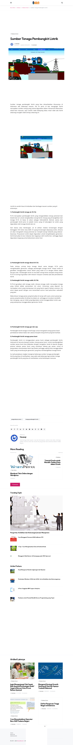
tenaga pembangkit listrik (32, 419)
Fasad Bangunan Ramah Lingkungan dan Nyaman (31, 569)
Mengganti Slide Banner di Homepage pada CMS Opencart (34, 556)
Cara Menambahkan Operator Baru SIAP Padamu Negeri (21, 720)
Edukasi (18, 7)
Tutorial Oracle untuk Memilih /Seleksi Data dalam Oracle (52, 462)
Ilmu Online (12, 7)
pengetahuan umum (17, 419)
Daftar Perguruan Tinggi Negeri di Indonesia (50, 705)
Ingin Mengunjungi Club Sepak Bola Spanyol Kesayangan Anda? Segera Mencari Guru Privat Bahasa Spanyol (22, 687)
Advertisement (13, 736)
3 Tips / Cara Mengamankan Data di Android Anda (32, 546)
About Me (12, 734)
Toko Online (14, 470)
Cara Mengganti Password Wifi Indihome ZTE (30, 537)
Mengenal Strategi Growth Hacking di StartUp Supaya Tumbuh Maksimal (48, 686)
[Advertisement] (36, 22)
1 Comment (34, 45)
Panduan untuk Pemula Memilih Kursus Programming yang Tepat (36, 598)
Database (58, 457)
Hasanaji (17, 43)
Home (11, 733)
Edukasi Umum (25, 7)
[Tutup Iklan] (45, 726)
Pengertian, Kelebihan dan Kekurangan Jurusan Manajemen (29, 533)
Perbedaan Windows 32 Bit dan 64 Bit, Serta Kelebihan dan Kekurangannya (39, 579)
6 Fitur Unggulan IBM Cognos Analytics (29, 588)
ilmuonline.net (20, 740)
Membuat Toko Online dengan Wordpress (21, 474)
